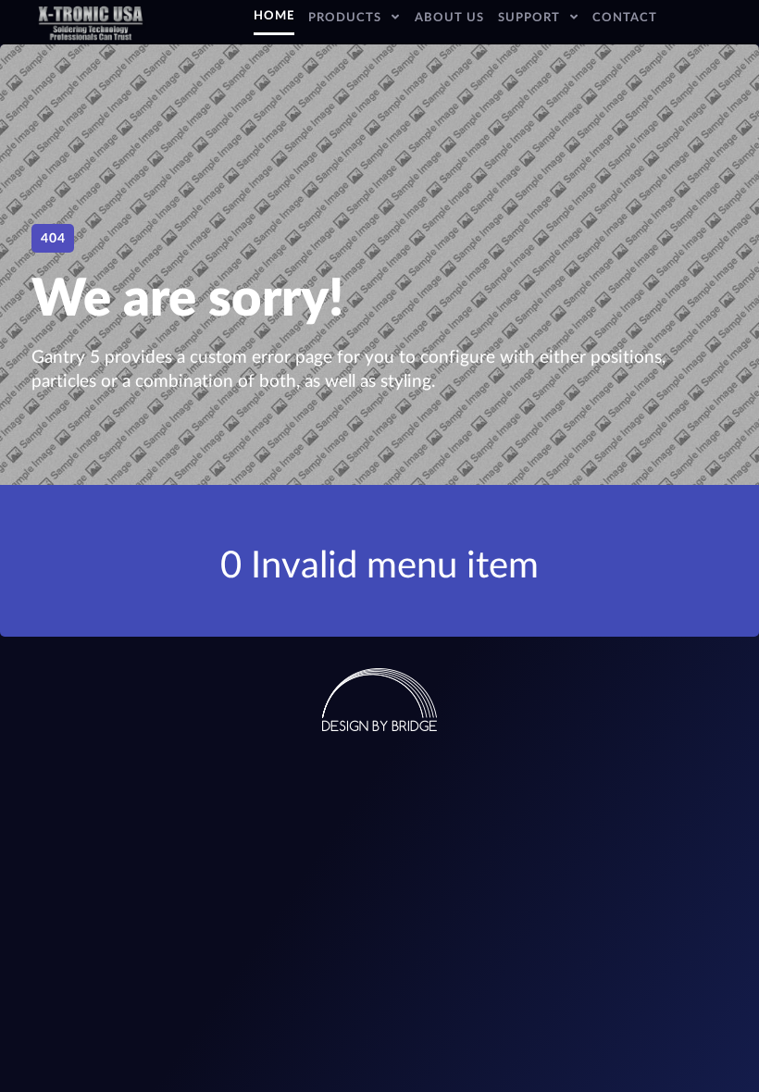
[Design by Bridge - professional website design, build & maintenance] (379, 698)
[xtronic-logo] (91, 22)
